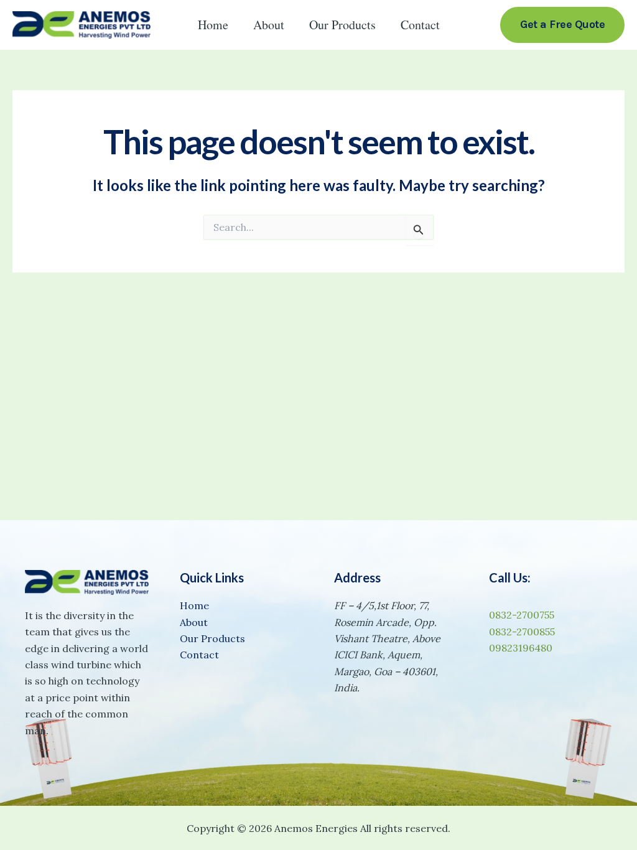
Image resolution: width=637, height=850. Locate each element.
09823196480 (520, 648)
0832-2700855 (522, 631)
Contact (420, 24)
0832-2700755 (521, 615)
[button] (562, 24)
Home (213, 24)
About (268, 24)
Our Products (342, 24)
